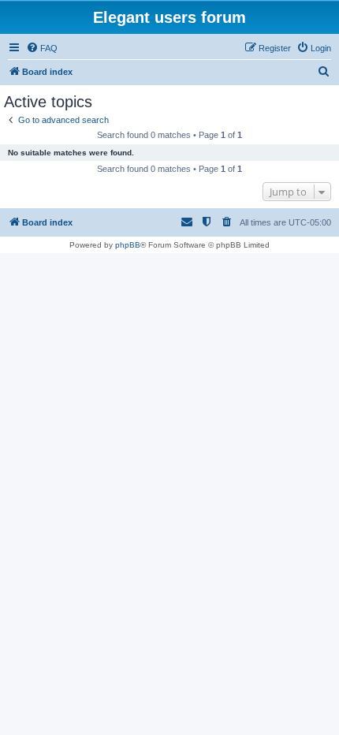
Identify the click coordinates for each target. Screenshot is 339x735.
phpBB (127, 245)
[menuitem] (42, 48)
